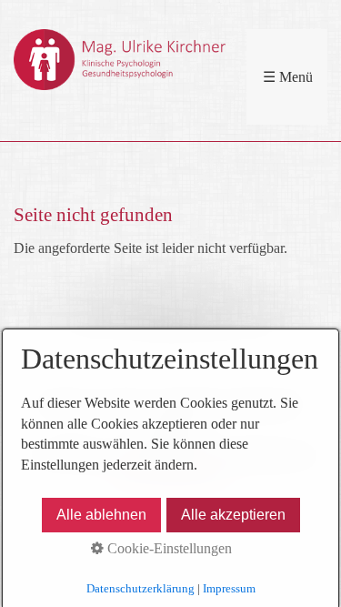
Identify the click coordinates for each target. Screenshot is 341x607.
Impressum (229, 588)
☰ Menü (288, 77)
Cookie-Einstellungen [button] (168, 548)
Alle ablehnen (101, 514)
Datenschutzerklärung (140, 588)
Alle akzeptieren (233, 514)
